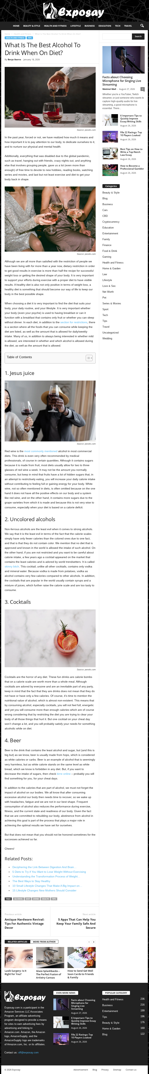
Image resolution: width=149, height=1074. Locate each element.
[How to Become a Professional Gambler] (110, 170)
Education (105, 25)
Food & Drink (109, 250)
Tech (117, 25)
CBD (105, 215)
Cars (105, 210)
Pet (104, 297)
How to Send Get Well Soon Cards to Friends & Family (81, 974)
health (45, 899)
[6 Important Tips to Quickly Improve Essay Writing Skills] (110, 120)
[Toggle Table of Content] (87, 358)
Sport (105, 309)
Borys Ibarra (14, 59)
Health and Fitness (55, 25)
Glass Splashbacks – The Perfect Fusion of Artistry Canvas (48, 974)
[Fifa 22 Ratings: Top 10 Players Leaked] (110, 137)
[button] (142, 26)
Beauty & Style (31, 25)
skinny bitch (12, 566)
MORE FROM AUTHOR (44, 941)
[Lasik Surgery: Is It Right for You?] (19, 957)
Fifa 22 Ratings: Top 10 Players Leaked (131, 134)
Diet (28, 899)
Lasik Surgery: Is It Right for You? (15, 972)
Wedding (107, 338)
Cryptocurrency (111, 221)
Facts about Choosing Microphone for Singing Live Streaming (121, 80)
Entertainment (110, 233)
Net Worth (108, 291)
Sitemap (117, 1069)
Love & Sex (109, 285)
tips (54, 899)
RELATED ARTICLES (17, 941)
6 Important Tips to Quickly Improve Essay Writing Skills (131, 118)
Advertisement (81, 1069)
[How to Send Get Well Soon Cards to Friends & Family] (82, 957)
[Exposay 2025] (74, 11)
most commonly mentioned (40, 451)
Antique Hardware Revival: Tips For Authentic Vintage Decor (24, 923)
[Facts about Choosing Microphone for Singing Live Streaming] (123, 60)
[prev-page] (89, 942)
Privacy (105, 1069)
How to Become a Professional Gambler (132, 167)
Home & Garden (111, 268)
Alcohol (18, 899)
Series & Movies (111, 303)
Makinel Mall (109, 89)
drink (36, 899)
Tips (30, 38)
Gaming (106, 256)
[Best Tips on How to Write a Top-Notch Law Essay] (110, 153)
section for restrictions (73, 322)
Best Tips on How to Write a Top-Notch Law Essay (131, 152)
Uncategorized (110, 332)
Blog (104, 198)
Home (16, 25)
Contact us (131, 1069)
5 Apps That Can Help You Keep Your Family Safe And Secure (76, 923)
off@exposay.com (28, 1052)
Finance (106, 245)
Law (104, 274)
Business (90, 25)
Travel (128, 25)
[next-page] (94, 942)
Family (106, 239)
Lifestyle (75, 25)
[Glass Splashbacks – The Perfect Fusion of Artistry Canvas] (50, 957)
